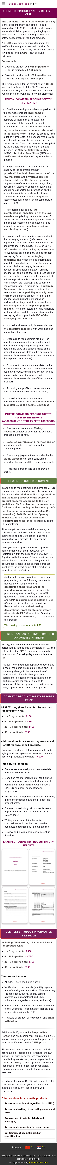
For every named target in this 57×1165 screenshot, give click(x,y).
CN (31, 1147)
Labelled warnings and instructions (29, 441)
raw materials (36, 126)
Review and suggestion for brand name (27, 1127)
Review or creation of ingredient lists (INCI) (29, 1103)
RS (43, 1147)
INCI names (26, 784)
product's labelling (20, 328)
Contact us (8, 1084)
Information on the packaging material (28, 249)
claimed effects (15, 511)
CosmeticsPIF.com (38, 1162)
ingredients (11, 130)
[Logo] (23, 4)
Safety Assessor (14, 458)
